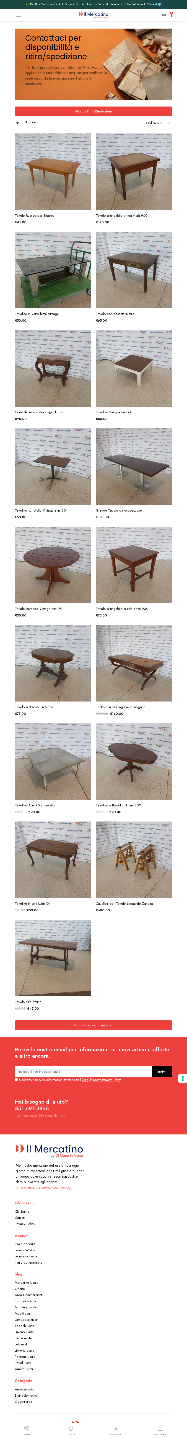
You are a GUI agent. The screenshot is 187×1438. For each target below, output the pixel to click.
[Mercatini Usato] (93, 15)
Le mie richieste (26, 1256)
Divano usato (24, 1331)
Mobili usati (23, 1313)
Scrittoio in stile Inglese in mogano (120, 707)
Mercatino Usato (27, 1282)
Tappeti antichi (25, 1301)
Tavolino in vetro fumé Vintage (37, 313)
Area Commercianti (29, 1294)
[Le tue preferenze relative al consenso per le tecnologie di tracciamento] (182, 1078)
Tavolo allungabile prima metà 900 (122, 215)
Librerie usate (24, 1350)
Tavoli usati (23, 1362)
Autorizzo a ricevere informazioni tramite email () (70, 1080)
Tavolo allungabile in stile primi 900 (122, 608)
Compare (87, 159)
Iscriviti (162, 1071)
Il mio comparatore (28, 1262)
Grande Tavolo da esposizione (119, 510)
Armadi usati (24, 1368)
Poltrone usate (25, 1356)
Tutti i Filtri (29, 122)
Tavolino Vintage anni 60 (114, 412)
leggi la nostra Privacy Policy (102, 1080)
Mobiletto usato (26, 1307)
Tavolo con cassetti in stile (115, 313)
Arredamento (24, 1389)
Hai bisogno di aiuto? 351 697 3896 (41, 1105)
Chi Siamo (22, 1211)
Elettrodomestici (26, 1395)
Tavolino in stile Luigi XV (32, 903)
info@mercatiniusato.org (55, 1188)
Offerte (20, 1288)
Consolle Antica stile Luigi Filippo (39, 412)
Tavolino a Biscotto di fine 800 (118, 805)
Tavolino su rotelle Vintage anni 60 (40, 510)
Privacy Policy (25, 1223)
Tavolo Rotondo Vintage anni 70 (38, 608)
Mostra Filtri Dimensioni (93, 111)
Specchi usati (24, 1325)
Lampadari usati (26, 1319)
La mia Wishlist (25, 1250)
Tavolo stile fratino (28, 1001)
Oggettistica (23, 1401)
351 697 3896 (25, 1188)
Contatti (20, 1217)
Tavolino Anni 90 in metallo (35, 805)
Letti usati (21, 1344)
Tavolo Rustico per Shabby (35, 215)
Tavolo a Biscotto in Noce (34, 707)
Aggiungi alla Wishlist (87, 140)
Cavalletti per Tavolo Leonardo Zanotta (124, 903)
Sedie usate (23, 1338)
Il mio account (25, 1243)
